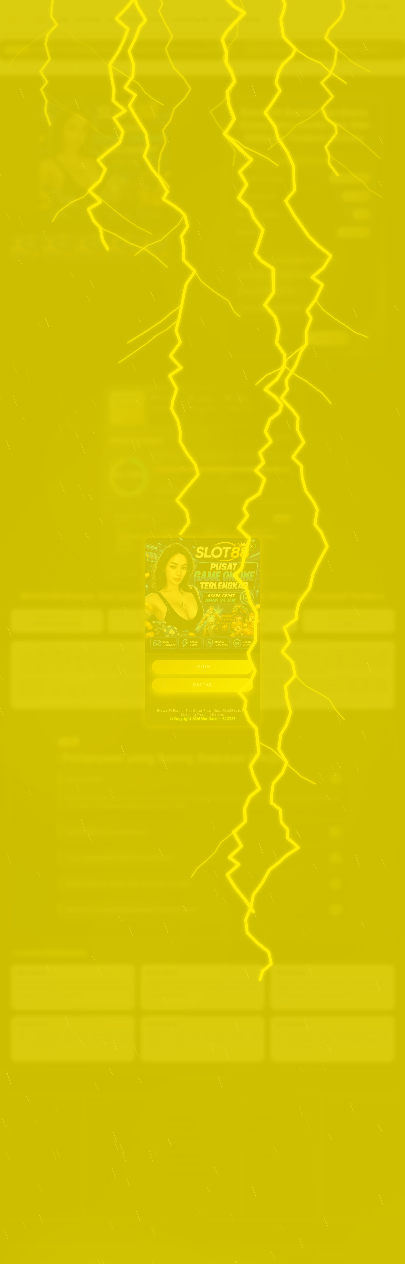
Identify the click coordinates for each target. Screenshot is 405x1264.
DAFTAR (202, 685)
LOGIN (202, 667)
